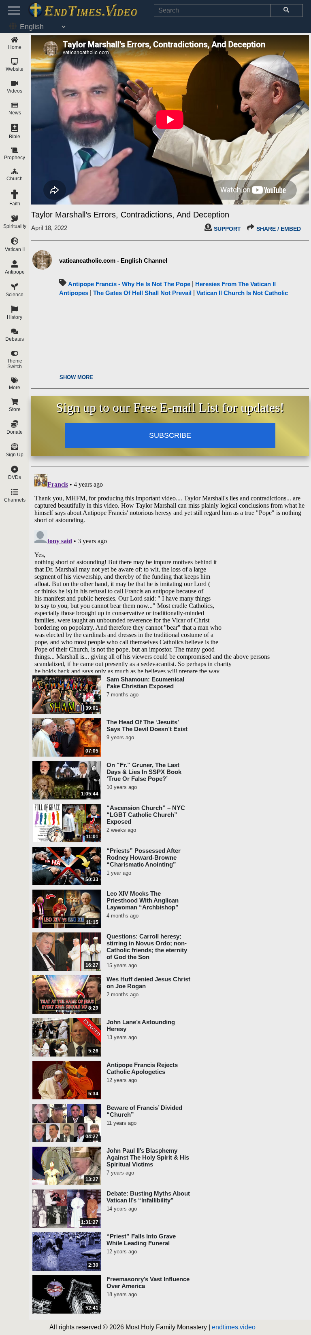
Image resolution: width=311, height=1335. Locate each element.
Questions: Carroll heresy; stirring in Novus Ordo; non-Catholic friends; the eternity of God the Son (147, 946)
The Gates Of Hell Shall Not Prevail (142, 292)
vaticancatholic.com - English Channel (113, 260)
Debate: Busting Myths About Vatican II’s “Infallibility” (148, 1197)
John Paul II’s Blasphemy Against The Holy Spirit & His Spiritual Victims (148, 1157)
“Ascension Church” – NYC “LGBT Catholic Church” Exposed (146, 814)
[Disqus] (170, 571)
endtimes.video (234, 1327)
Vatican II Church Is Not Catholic (242, 292)
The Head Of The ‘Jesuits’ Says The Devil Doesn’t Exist (147, 725)
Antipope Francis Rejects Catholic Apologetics (142, 1068)
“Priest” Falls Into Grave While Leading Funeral (141, 1239)
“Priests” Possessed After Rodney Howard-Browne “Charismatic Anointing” (144, 857)
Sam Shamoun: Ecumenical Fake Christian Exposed (145, 683)
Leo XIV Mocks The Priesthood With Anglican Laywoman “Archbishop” (143, 900)
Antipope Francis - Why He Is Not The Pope (129, 283)
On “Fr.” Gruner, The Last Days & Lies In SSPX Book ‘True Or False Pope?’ (144, 771)
